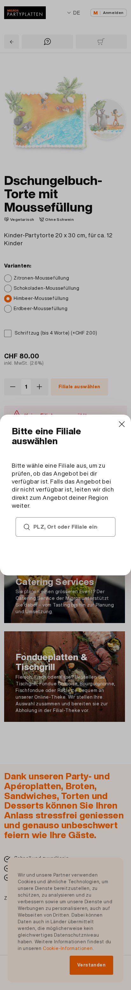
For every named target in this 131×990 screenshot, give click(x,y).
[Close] (121, 424)
